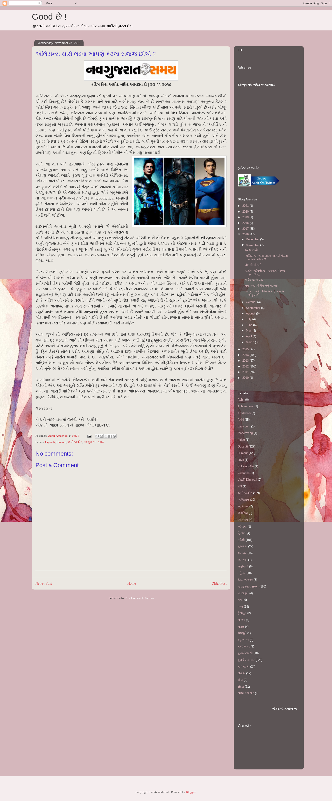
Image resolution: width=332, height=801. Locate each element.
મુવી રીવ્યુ (243, 666)
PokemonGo (246, 466)
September (253, 308)
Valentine (244, 473)
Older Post (219, 583)
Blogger (191, 792)
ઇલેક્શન (243, 519)
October (251, 302)
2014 (246, 355)
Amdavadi (244, 413)
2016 (246, 234)
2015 (246, 349)
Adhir (241, 399)
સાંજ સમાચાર (246, 693)
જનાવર (242, 553)
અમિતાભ (243, 506)
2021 (246, 205)
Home (131, 583)
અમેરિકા (243, 513)
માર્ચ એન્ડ (244, 646)
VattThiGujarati (247, 479)
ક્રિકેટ (242, 533)
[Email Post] (89, 436)
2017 (246, 228)
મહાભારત (243, 640)
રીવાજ (241, 673)
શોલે (240, 680)
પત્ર (240, 606)
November (253, 245)
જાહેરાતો (243, 566)
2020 (246, 211)
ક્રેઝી (241, 540)
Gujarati (50, 442)
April (249, 336)
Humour (61, 442)
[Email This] (97, 436)
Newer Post (43, 583)
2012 (246, 366)
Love (241, 459)
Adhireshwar (246, 406)
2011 (246, 372)
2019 (246, 217)
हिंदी (240, 486)
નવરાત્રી (243, 593)
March (250, 342)
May (249, 330)
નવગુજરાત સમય (94, 442)
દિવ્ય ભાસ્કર (245, 579)
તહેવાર (242, 573)
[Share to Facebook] (110, 436)
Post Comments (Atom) (139, 598)
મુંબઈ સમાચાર (246, 660)
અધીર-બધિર (75, 442)
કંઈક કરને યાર (254, 280)
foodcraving (245, 433)
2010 (246, 377)
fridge (241, 439)
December (253, 239)
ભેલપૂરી (242, 633)
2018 (246, 223)
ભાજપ (241, 620)
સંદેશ (241, 686)
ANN (241, 419)
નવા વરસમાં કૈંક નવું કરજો (261, 285)
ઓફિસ (242, 526)
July (249, 319)
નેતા (240, 599)
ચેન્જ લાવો (251, 250)
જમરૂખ (242, 560)
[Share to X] (105, 436)
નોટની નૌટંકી (253, 265)
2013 (246, 360)
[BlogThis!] (101, 436)
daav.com (244, 426)
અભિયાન (243, 499)
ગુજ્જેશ (242, 546)
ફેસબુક (242, 613)
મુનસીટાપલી (245, 653)
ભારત (241, 626)
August (251, 313)
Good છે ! (49, 16)
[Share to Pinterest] (114, 436)
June (249, 325)
